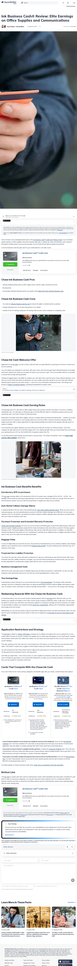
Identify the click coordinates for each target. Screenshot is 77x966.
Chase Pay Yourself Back (40, 605)
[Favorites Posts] (67, 2)
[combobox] (39, 2)
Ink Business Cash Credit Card (43, 240)
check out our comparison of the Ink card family (48, 765)
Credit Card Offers (9, 960)
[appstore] (65, 962)
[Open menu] (74, 2)
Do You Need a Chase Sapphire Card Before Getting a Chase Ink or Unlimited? (23, 390)
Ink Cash (15, 364)
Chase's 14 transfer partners (16, 384)
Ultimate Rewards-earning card (20, 304)
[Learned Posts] (63, 2)
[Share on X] (72, 847)
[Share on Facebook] (67, 847)
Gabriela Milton (20, 26)
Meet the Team (9, 963)
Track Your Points (28, 960)
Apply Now (11, 264)
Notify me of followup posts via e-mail (47, 886)
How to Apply (64, 704)
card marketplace (63, 232)
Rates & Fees (58, 240)
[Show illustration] (9, 835)
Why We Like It (27, 270)
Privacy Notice (46, 960)
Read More (71, 902)
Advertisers (60, 229)
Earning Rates (44, 270)
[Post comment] (73, 880)
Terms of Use (45, 963)
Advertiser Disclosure (71, 6)
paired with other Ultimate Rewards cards (50, 291)
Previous (1, 917)
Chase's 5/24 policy (24, 634)
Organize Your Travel (28, 963)
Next (75, 917)
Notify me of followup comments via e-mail (16, 886)
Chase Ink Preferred (55, 749)
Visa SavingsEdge (46, 582)
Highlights (35, 270)
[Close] (74, 216)
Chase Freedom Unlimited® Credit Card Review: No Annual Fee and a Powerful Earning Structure (12, 934)
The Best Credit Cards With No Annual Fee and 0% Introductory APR (63, 934)
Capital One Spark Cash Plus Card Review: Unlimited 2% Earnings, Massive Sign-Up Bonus (38, 934)
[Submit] (22, 3)
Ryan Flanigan (11, 26)
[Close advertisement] (74, 221)
